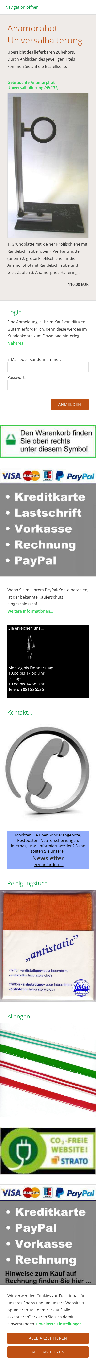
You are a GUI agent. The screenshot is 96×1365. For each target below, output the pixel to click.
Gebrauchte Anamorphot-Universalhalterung (32, 85)
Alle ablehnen (48, 1352)
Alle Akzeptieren (48, 1338)
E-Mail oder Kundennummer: (34, 359)
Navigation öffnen (22, 7)
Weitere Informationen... (30, 611)
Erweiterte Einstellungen (59, 1324)
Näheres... (16, 343)
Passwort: (16, 377)
